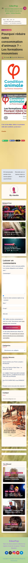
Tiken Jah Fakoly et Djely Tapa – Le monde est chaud (13, 495)
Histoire (7, 473)
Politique (7, 475)
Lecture (13, 473)
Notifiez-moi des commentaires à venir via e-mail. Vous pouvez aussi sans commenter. (13, 321)
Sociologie (14, 524)
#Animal (22, 57)
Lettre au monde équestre (12, 232)
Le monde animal (6, 30)
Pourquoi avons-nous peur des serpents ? (12, 215)
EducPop (13, 5)
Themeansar (14, 560)
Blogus (22, 558)
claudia (7, 57)
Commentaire (7, 273)
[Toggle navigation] (2, 8)
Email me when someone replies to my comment (13, 299)
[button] (4, 425)
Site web (5, 314)
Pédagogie (19, 473)
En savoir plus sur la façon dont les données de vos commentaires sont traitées (13, 336)
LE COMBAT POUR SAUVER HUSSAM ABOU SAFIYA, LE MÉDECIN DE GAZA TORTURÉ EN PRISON (14, 374)
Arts (6, 491)
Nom (4, 303)
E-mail (5, 308)
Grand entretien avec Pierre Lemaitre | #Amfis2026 (13, 478)
